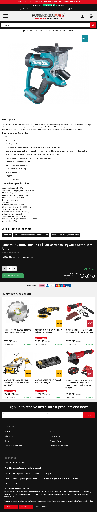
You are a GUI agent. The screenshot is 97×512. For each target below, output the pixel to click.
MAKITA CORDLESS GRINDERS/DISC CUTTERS (31, 235)
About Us (9, 436)
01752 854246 (18, 462)
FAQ (52, 431)
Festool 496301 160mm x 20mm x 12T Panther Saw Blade (17, 331)
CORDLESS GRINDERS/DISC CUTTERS (65, 235)
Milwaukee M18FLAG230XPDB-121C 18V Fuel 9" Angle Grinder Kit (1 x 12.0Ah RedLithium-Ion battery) (78, 384)
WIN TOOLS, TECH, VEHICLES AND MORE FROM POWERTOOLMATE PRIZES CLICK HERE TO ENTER (48, 2)
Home (7, 431)
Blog (7, 441)
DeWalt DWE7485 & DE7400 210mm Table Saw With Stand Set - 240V (16, 382)
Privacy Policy (56, 441)
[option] (48, 31)
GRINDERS (7, 235)
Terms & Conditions (59, 445)
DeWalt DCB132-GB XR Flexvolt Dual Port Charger (48, 381)
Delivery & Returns (13, 445)
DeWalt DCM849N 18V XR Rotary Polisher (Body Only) (48, 331)
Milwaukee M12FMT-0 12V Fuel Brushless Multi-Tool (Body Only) (79, 331)
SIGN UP (89, 415)
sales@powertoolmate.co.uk (27, 468)
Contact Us (55, 436)
